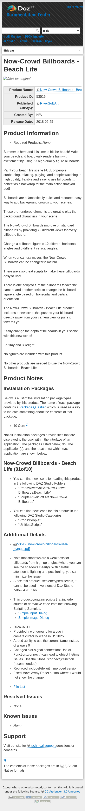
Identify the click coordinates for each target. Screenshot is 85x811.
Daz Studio (8, 41)
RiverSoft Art (49, 103)
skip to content (74, 7)
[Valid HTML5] (51, 797)
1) (27, 424)
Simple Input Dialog (32, 613)
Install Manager (12, 36)
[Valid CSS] (68, 797)
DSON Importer (35, 36)
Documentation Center (28, 14)
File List (19, 686)
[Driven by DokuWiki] (42, 801)
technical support (43, 745)
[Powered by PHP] (34, 797)
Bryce (48, 41)
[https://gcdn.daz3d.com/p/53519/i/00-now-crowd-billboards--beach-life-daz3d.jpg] (17, 78)
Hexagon (36, 41)
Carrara (23, 41)
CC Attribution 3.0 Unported (62, 791)
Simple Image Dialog (33, 617)
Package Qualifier (32, 407)
